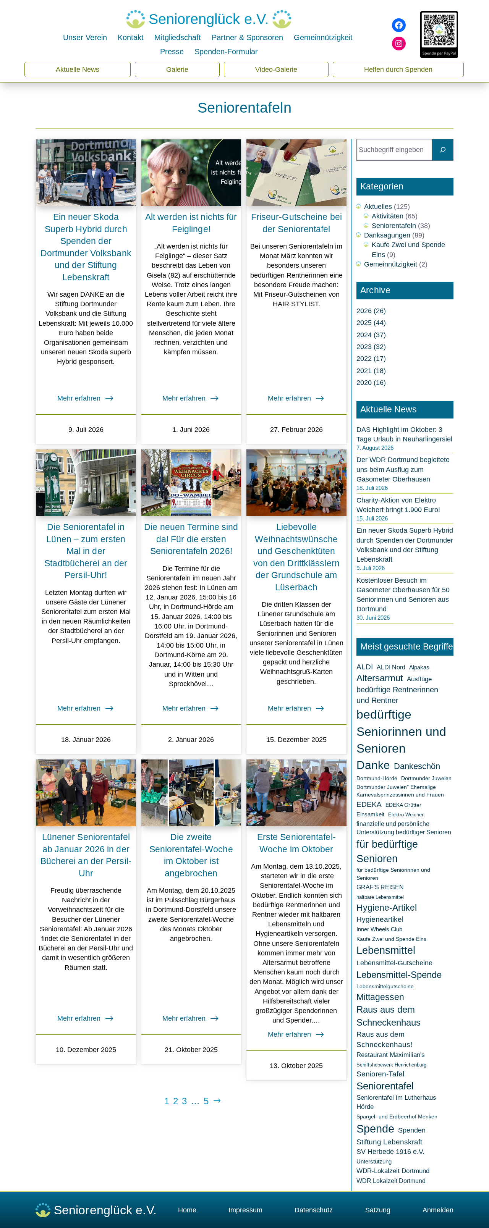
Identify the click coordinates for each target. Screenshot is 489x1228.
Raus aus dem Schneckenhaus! (384, 1039)
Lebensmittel (385, 950)
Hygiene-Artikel (386, 908)
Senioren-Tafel (380, 1074)
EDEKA (369, 804)
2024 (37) (371, 335)
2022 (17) (371, 358)
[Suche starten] (442, 149)
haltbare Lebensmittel (380, 897)
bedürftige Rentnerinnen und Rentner (397, 694)
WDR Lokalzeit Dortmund (391, 1180)
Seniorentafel (385, 1086)
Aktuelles (378, 206)
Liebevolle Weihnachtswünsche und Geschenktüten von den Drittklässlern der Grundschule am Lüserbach (296, 557)
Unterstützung (374, 1161)
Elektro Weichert (406, 815)
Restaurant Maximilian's (390, 1054)
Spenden (412, 1130)
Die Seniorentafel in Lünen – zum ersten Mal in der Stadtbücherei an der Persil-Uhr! (85, 551)
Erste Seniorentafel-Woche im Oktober (296, 843)
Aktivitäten (387, 216)
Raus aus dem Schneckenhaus (388, 1016)
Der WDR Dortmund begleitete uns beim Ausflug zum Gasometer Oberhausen (403, 469)
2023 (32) (371, 347)
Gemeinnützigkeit (390, 264)
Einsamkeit (370, 814)
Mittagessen (380, 997)
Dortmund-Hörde (376, 778)
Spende (375, 1129)
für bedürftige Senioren (387, 851)
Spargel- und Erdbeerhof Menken (396, 1116)
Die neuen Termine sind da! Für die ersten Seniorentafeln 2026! (191, 539)
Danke (373, 765)
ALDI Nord (391, 667)
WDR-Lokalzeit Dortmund (392, 1171)
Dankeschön (417, 766)
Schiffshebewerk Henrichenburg (391, 1065)
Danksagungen (387, 235)
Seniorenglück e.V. (209, 19)
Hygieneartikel (379, 919)
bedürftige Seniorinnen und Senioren (401, 732)
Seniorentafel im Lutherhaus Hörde (396, 1102)
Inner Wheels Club (379, 929)
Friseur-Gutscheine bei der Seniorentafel (296, 223)
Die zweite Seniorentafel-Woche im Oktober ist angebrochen (191, 855)
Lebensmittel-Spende (399, 974)
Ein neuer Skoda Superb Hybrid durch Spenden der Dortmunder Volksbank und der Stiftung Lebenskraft (85, 247)
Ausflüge (419, 679)
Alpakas (419, 667)
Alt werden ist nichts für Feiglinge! (191, 223)
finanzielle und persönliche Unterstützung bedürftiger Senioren (403, 828)
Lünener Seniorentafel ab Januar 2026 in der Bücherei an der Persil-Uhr (85, 855)
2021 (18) (371, 371)
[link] (175, 1101)
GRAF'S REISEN (380, 887)
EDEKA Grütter (403, 805)
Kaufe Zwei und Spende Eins (391, 939)
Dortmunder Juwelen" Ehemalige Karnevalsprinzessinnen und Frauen (400, 791)
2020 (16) (371, 382)
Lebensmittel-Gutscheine (394, 963)
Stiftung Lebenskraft (389, 1142)
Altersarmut (379, 678)
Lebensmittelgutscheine (385, 986)
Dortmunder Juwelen (426, 778)
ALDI (364, 667)
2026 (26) (371, 311)
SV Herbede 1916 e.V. (390, 1151)
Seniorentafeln (394, 225)
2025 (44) (371, 322)
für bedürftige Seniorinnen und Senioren (393, 874)
